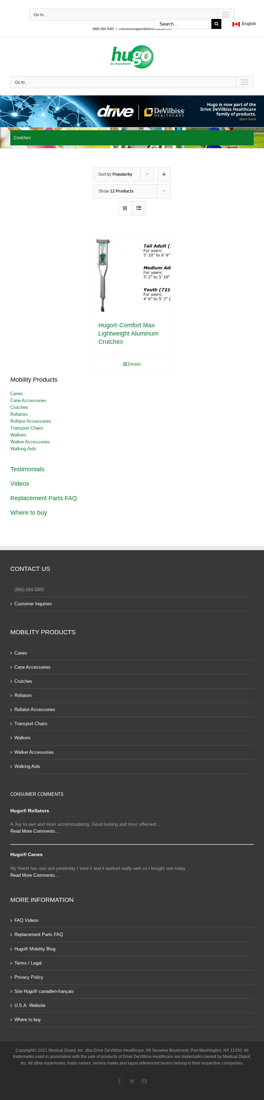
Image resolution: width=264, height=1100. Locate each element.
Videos (19, 483)
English (248, 23)
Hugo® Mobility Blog (34, 949)
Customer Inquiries (33, 603)
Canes (16, 393)
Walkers (18, 435)
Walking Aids (23, 448)
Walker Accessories (30, 441)
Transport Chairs (26, 428)
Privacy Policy (28, 977)
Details (134, 364)
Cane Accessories (28, 400)
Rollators (19, 414)
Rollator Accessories (30, 421)
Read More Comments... (34, 831)
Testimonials (27, 469)
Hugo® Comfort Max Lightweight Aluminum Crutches (128, 333)
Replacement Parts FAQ (43, 498)
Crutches (19, 407)
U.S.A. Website (29, 1005)
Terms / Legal (28, 963)
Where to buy (28, 512)
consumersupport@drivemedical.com (145, 29)
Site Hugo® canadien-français (44, 991)
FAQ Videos (26, 920)
